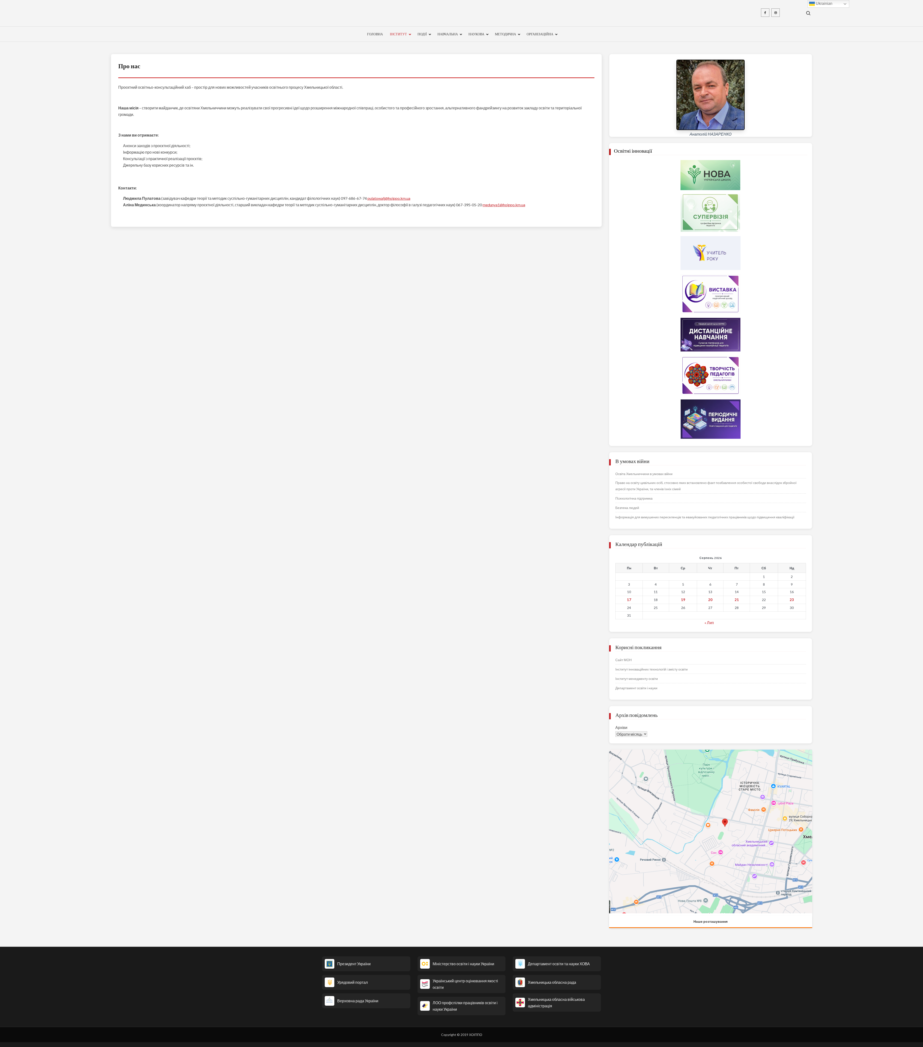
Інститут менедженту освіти (636, 679)
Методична (505, 34)
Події (422, 34)
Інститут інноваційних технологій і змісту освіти (651, 669)
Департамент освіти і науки (636, 688)
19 (683, 599)
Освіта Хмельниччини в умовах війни (644, 474)
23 (792, 599)
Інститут (398, 34)
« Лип (709, 622)
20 (710, 599)
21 (737, 599)
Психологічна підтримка (634, 498)
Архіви (621, 727)
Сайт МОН (623, 660)
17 (629, 599)
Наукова (476, 34)
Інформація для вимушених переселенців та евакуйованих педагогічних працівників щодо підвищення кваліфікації (704, 517)
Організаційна (540, 34)
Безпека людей (627, 508)
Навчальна (447, 34)
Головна (375, 34)
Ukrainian (823, 3)
